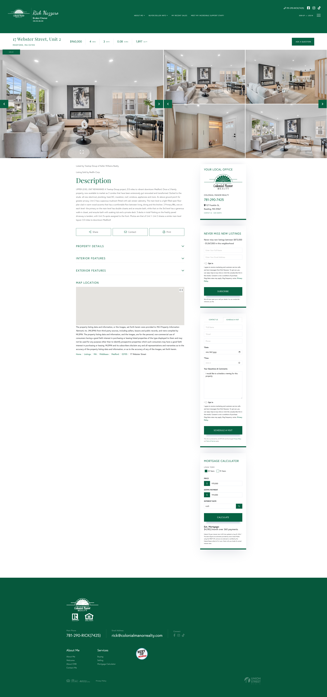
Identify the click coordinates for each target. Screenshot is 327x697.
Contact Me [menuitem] (71, 667)
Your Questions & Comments (215, 369)
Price (206, 478)
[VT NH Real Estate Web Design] (252, 680)
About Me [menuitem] (138, 15)
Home (78, 354)
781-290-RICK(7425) (295, 8)
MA (95, 354)
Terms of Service (210, 441)
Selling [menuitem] (100, 660)
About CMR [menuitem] (71, 664)
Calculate (223, 517)
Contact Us (208, 213)
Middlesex (104, 354)
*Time (206, 358)
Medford (115, 354)
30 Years (211, 471)
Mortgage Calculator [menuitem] (106, 664)
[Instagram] (178, 635)
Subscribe (223, 291)
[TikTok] (183, 635)
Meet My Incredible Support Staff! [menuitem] (207, 15)
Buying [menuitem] (100, 656)
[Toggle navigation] (319, 15)
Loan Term (209, 467)
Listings (87, 354)
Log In (310, 16)
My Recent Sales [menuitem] (179, 15)
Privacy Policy (237, 439)
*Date (206, 347)
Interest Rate (210, 501)
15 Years (223, 471)
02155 (124, 354)
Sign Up (302, 16)
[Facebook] (174, 635)
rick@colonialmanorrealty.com (137, 635)
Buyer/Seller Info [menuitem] (157, 15)
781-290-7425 (214, 200)
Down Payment (211, 490)
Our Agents (217, 213)
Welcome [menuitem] (70, 660)
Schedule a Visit (232, 320)
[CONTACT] (303, 42)
